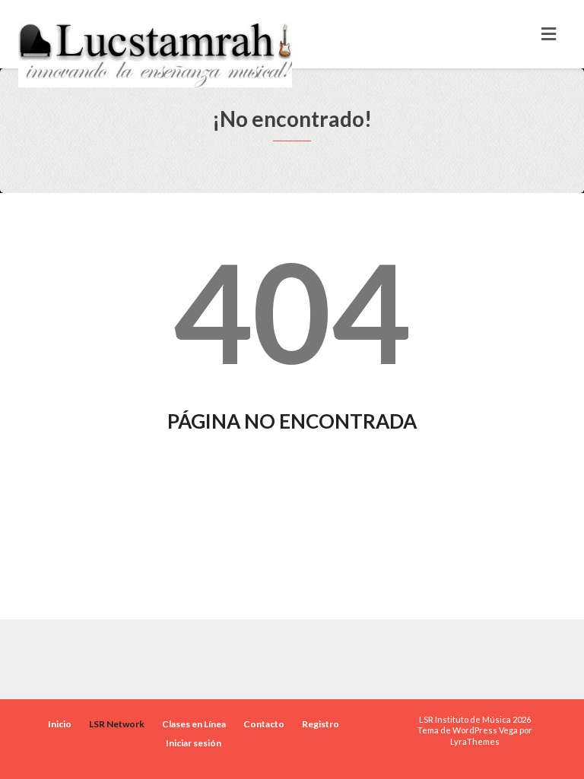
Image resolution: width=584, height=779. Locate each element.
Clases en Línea (194, 724)
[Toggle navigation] (549, 34)
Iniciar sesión (193, 743)
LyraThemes (475, 741)
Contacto (263, 724)
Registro (320, 724)
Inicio (59, 724)
